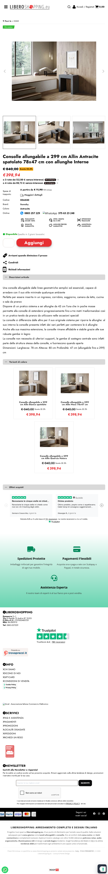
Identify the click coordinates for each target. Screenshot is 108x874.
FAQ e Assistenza (14, 718)
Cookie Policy (11, 685)
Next (103, 132)
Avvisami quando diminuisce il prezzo (27, 255)
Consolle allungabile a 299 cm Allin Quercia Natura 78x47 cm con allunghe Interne (54, 457)
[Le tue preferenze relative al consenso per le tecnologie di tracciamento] (103, 869)
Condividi (13, 262)
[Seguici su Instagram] (99, 814)
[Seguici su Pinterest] (104, 814)
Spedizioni (10, 733)
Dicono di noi (12, 673)
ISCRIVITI (85, 783)
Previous (4, 132)
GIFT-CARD (9, 677)
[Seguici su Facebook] (94, 814)
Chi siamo (9, 669)
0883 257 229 (32, 213)
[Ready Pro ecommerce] (54, 870)
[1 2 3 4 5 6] (9, 243)
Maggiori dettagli (33, 194)
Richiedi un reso (13, 737)
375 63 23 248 (66, 213)
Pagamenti (10, 721)
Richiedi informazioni (19, 269)
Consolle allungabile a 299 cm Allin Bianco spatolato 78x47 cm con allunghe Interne (33, 403)
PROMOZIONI (11, 725)
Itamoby (24, 204)
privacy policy (73, 804)
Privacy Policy (11, 688)
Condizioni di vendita (16, 681)
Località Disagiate (14, 729)
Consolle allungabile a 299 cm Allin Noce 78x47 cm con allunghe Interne (75, 403)
